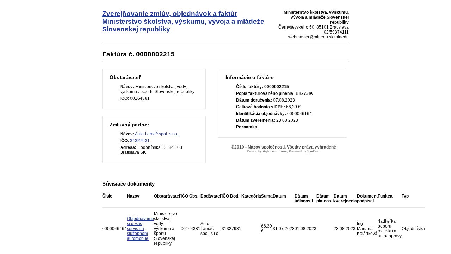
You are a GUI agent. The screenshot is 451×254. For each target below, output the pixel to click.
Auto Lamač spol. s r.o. (156, 134)
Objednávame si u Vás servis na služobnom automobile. (140, 228)
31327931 (140, 140)
